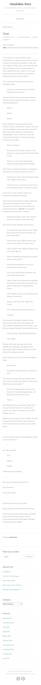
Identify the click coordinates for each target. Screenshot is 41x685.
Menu (21, 19)
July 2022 (6, 627)
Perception (7, 572)
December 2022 (8, 623)
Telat (6, 33)
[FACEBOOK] (18, 678)
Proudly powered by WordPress (20, 671)
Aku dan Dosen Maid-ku (11, 589)
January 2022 (7, 640)
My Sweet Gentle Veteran (12, 585)
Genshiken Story (20, 4)
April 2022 (6, 632)
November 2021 (8, 649)
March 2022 (7, 636)
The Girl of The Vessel (11, 576)
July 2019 (6, 658)
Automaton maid (9, 581)
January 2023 (7, 618)
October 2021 (7, 654)
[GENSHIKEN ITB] (23, 678)
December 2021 (8, 645)
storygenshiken (23, 37)
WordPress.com (29, 673)
